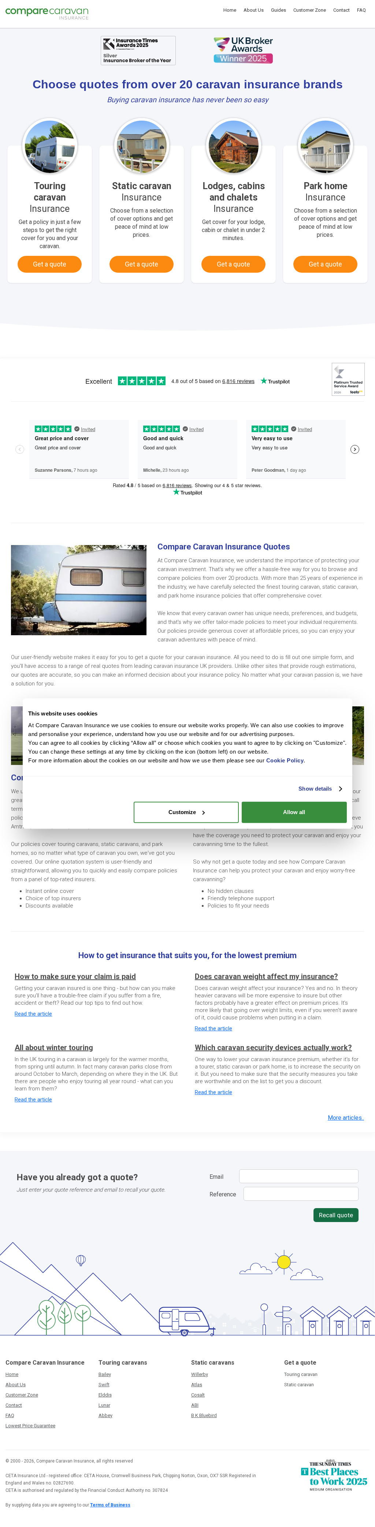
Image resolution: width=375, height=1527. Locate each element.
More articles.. (346, 1117)
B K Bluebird (204, 1415)
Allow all (294, 812)
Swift (104, 1384)
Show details (315, 788)
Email (216, 1176)
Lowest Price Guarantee (30, 1425)
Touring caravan (301, 1374)
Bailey (105, 1374)
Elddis (105, 1395)
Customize (182, 812)
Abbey (105, 1415)
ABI (194, 1405)
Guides (278, 10)
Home (229, 10)
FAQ (361, 10)
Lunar (104, 1405)
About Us (254, 10)
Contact (341, 10)
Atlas (196, 1384)
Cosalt (198, 1395)
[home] (46, 13)
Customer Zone (309, 10)
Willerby (199, 1374)
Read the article (33, 1014)
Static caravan (299, 1384)
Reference (222, 1194)
